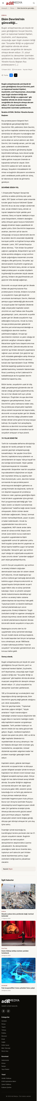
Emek (3, 1039)
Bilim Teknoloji (6, 1048)
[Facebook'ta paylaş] (11, 75)
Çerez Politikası (6, 1084)
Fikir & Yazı (5, 1051)
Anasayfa (4, 8)
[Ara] (33, 3)
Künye (3, 1063)
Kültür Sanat (5, 1045)
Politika (4, 1033)
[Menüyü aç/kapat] (3, 3)
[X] (8, 1011)
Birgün (11, 869)
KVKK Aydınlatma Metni (9, 1081)
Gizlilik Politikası (6, 1078)
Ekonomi (4, 1036)
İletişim (4, 1066)
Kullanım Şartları (6, 1087)
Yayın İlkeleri (5, 1069)
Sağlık (3, 1042)
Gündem (4, 1021)
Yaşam (4, 1027)
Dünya (12, 8)
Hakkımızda (5, 1060)
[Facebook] (3, 1011)
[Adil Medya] (14, 3)
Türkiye (4, 1030)
